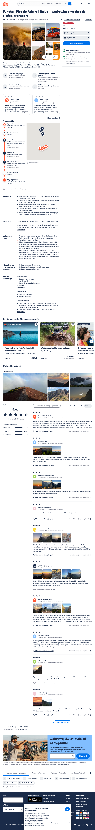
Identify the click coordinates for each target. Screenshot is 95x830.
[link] (20, 341)
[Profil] (89, 4)
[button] (10, 19)
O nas (68, 798)
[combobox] (78, 406)
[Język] (82, 3)
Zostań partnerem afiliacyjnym (81, 805)
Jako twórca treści (81, 801)
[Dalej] (91, 341)
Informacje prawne (48, 801)
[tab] (16, 773)
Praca (67, 801)
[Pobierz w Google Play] (35, 799)
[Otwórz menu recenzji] (90, 417)
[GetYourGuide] (5, 3)
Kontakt (45, 798)
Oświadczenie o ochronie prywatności (59, 764)
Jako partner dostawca (82, 798)
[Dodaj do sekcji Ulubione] (36, 324)
